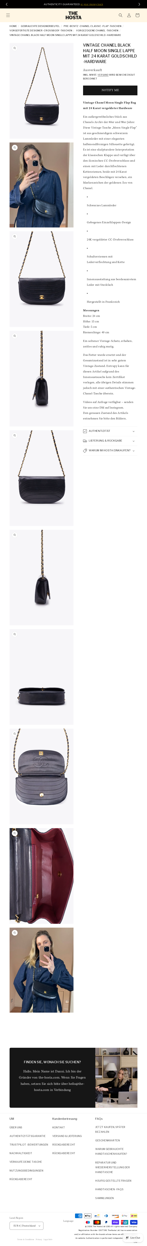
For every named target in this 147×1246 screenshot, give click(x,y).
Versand (103, 75)
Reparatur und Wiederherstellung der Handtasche (112, 1167)
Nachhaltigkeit (21, 1153)
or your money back (92, 4)
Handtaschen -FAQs (109, 1189)
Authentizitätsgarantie (28, 1136)
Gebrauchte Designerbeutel (40, 26)
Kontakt (58, 1127)
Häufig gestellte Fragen (113, 1181)
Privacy (39, 1240)
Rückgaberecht (21, 1179)
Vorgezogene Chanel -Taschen (97, 30)
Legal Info (48, 1240)
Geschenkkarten (107, 1140)
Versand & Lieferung (67, 1136)
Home (13, 26)
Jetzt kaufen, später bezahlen (110, 1130)
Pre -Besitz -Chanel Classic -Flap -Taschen (92, 26)
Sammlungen (104, 1198)
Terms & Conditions (25, 1240)
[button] (8, 15)
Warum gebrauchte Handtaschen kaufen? (111, 1151)
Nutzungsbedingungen (26, 1170)
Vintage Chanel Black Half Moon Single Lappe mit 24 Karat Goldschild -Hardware (65, 35)
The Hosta (97, 1227)
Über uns (16, 1127)
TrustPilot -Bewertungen (29, 1144)
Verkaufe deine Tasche (26, 1162)
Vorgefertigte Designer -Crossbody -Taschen (41, 30)
